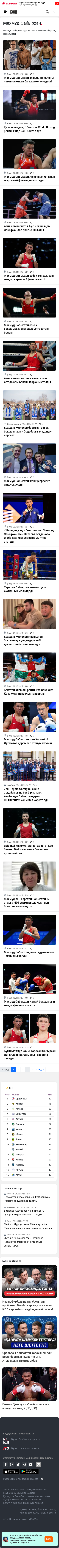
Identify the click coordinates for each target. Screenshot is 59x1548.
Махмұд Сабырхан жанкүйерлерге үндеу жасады (27, 482)
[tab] (10, 1088)
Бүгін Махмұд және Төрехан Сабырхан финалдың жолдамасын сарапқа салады (30, 1054)
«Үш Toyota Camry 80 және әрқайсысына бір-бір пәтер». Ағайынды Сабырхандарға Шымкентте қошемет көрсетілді (26, 794)
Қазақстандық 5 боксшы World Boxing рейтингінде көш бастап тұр (29, 128)
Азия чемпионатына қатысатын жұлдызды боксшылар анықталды (27, 380)
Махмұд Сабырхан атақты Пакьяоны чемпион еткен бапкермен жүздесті (29, 79)
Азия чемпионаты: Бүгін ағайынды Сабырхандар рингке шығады (27, 227)
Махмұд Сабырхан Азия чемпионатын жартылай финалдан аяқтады (29, 178)
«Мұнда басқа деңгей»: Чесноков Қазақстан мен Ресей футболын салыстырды (23, 1242)
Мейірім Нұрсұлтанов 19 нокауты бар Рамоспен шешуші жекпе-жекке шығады (28, 1226)
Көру (48, 1539)
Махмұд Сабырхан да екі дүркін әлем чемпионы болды (29, 953)
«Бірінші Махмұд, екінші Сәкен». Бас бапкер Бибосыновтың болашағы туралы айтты (28, 849)
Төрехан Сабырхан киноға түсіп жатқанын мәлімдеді (25, 589)
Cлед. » (40, 1069)
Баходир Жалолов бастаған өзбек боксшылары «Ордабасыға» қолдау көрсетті (28, 431)
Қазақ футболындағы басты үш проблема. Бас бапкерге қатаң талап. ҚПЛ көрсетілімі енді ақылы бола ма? (27, 1305)
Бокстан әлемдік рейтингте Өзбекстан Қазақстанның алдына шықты (29, 691)
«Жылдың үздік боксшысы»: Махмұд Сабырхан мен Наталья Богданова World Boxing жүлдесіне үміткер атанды (29, 536)
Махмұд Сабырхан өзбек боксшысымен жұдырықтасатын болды (26, 328)
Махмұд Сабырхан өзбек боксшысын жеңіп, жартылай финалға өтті (29, 277)
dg (42, 1479)
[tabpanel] (28, 1136)
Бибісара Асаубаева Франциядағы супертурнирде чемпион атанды (24, 1212)
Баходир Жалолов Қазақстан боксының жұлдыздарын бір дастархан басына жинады (23, 640)
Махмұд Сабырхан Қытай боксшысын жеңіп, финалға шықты (29, 1003)
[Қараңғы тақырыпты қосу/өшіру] (54, 12)
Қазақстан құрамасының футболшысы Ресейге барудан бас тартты (27, 1199)
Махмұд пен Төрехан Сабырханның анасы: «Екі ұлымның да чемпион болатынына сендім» (27, 902)
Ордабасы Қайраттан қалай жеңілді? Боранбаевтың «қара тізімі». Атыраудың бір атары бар (27, 1356)
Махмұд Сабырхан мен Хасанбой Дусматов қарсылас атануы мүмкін (28, 741)
